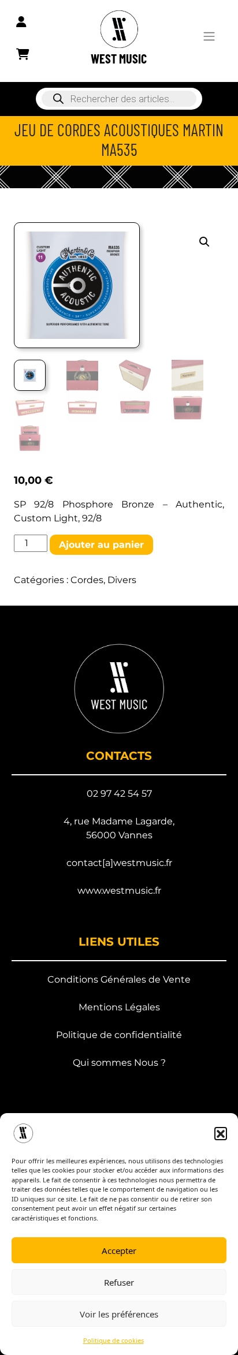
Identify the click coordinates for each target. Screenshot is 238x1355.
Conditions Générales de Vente (119, 979)
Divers (121, 579)
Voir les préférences (119, 1314)
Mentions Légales (119, 1007)
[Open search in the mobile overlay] (119, 99)
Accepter (119, 1250)
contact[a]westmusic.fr (119, 862)
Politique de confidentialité (119, 1034)
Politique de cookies (113, 1340)
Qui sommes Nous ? (119, 1062)
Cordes (86, 579)
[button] (220, 1133)
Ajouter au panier (101, 544)
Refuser (119, 1282)
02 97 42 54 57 (119, 793)
